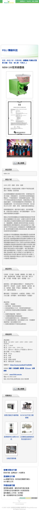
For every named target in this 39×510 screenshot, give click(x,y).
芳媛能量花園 (9, 485)
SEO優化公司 (8, 481)
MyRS (29, 1)
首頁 (3, 60)
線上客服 (35, 1)
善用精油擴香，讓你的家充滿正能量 (16, 488)
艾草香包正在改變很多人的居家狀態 (16, 490)
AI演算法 (22, 473)
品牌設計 (14, 473)
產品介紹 (10, 60)
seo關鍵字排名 (9, 479)
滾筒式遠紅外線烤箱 (11, 415)
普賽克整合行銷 (10, 470)
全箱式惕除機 (11, 458)
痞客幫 (22, 368)
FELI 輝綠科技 (10, 50)
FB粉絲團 (16, 368)
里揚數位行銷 (9, 476)
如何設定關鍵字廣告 (22, 479)
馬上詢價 (21, 163)
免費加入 (23, 1)
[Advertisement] (19, 24)
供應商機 (18, 60)
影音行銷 (7, 473)
